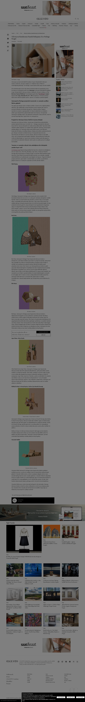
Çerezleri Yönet (71, 697)
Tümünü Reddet (80, 697)
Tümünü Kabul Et (61, 697)
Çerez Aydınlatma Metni (43, 699)
